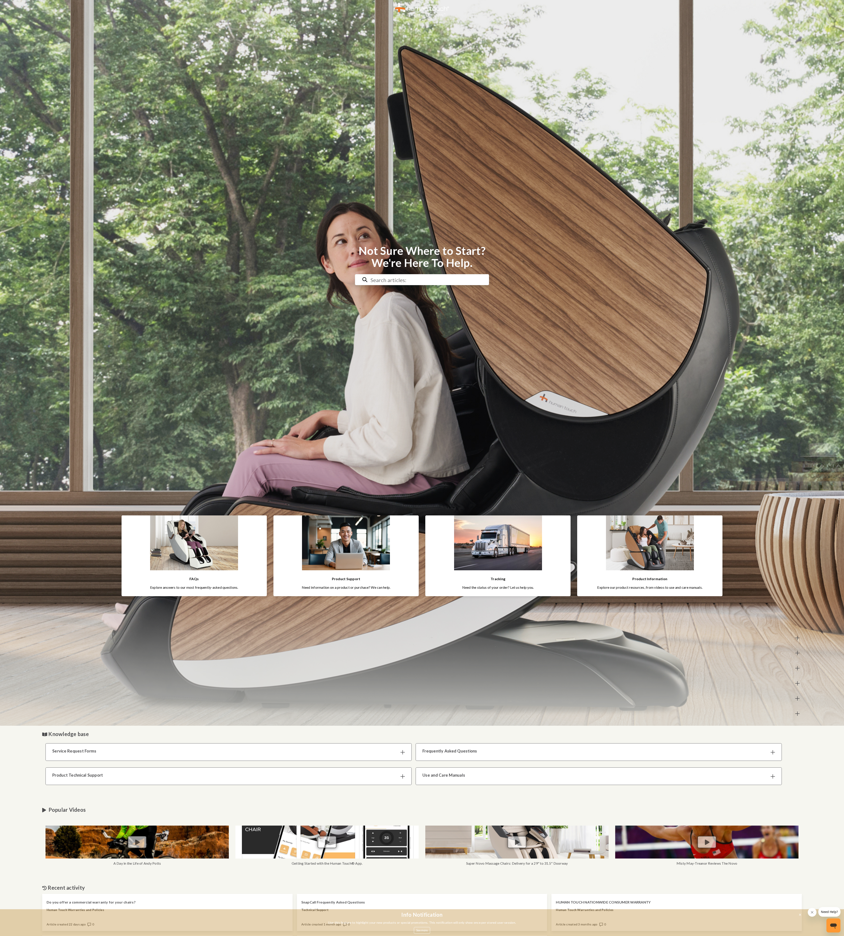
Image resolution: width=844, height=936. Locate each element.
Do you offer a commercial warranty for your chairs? (91, 902)
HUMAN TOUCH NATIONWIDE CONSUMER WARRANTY (603, 902)
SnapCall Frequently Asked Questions (333, 902)
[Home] (422, 9)
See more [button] (422, 930)
